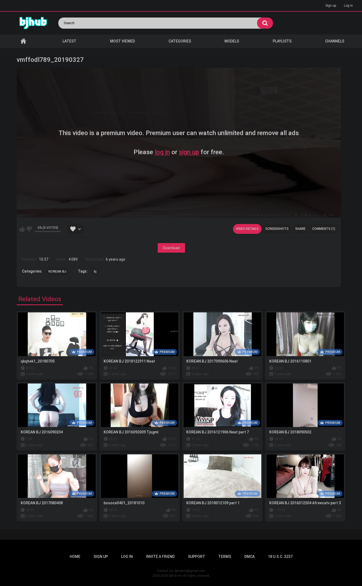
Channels (334, 41)
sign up (189, 152)
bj (95, 271)
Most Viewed (122, 41)
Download (171, 248)
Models (231, 41)
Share (300, 229)
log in (162, 152)
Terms (224, 556)
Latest (69, 41)
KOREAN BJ (57, 271)
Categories (180, 41)
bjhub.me (175, 576)
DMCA (249, 556)
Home (23, 41)
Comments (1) (323, 229)
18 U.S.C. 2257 (280, 556)
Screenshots (277, 229)
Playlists (282, 41)
